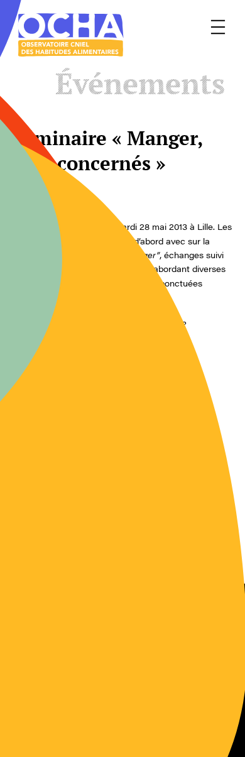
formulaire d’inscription (115, 338)
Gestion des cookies (60, 695)
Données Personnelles (175, 695)
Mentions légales (162, 652)
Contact (31, 652)
